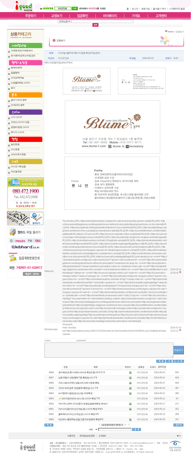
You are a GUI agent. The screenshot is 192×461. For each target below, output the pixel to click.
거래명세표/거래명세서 (22, 50)
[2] (104, 425)
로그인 (135, 8)
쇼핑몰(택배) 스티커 (20, 82)
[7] (115, 425)
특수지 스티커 (17, 132)
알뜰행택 (15, 72)
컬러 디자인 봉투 (19, 100)
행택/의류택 (16, 67)
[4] (109, 425)
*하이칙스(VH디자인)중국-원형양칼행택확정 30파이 (83, 403)
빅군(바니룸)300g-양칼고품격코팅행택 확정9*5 (80, 419)
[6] (113, 425)
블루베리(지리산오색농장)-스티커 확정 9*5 (78, 414)
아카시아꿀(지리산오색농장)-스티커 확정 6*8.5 (80, 409)
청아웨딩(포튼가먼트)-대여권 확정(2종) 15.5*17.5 (81, 372)
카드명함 (15, 149)
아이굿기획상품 (18, 166)
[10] (121, 425)
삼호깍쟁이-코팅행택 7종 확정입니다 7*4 (77, 377)
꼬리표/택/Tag (17, 77)
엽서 (13, 88)
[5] (111, 425)
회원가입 (145, 8)
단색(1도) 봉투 (18, 105)
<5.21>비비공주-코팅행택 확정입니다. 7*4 (78, 388)
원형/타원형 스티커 (20, 127)
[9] (118, 425)
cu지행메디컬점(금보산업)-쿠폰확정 (75, 393)
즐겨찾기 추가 (159, 8)
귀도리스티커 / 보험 (20, 122)
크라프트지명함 (18, 154)
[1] (102, 425)
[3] (107, 425)
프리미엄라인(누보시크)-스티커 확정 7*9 (80, 398)
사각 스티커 (16, 117)
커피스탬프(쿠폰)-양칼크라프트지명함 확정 (78, 383)
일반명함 (15, 144)
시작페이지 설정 (177, 8)
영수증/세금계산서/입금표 (23, 55)
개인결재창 (16, 171)
